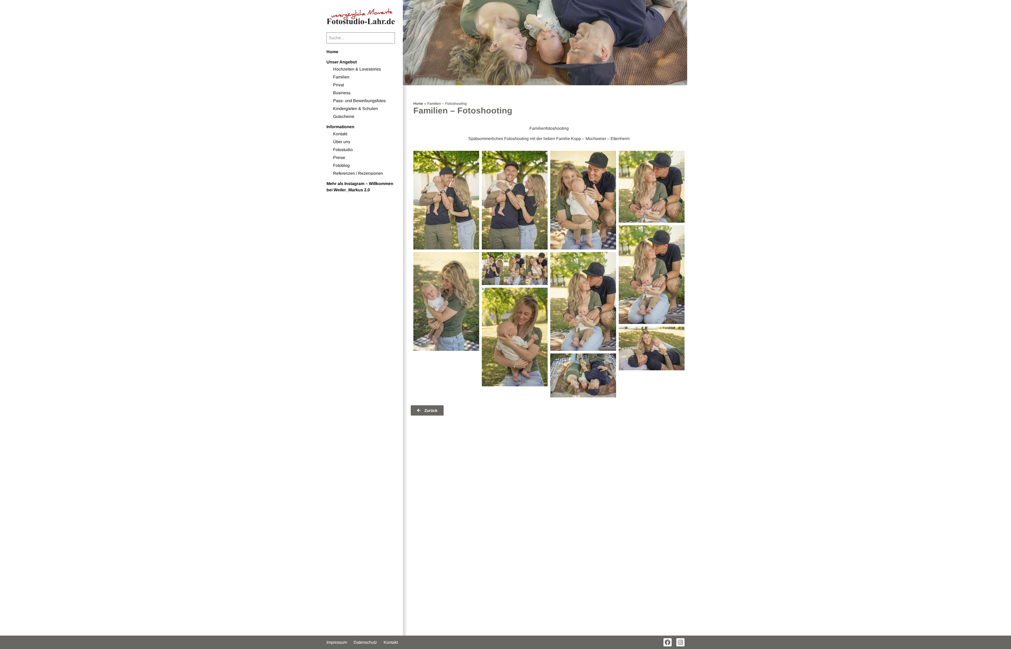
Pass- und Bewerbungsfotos (359, 100)
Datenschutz (365, 642)
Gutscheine (343, 116)
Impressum (336, 642)
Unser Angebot (341, 62)
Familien (341, 77)
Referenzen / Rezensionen (358, 173)
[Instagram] (680, 642)
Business (341, 93)
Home (332, 51)
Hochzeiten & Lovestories (357, 69)
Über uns (341, 141)
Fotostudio (343, 149)
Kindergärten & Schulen (355, 108)
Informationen (340, 126)
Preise (339, 157)
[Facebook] (667, 642)
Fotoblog (341, 165)
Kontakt (340, 134)
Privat (338, 85)
